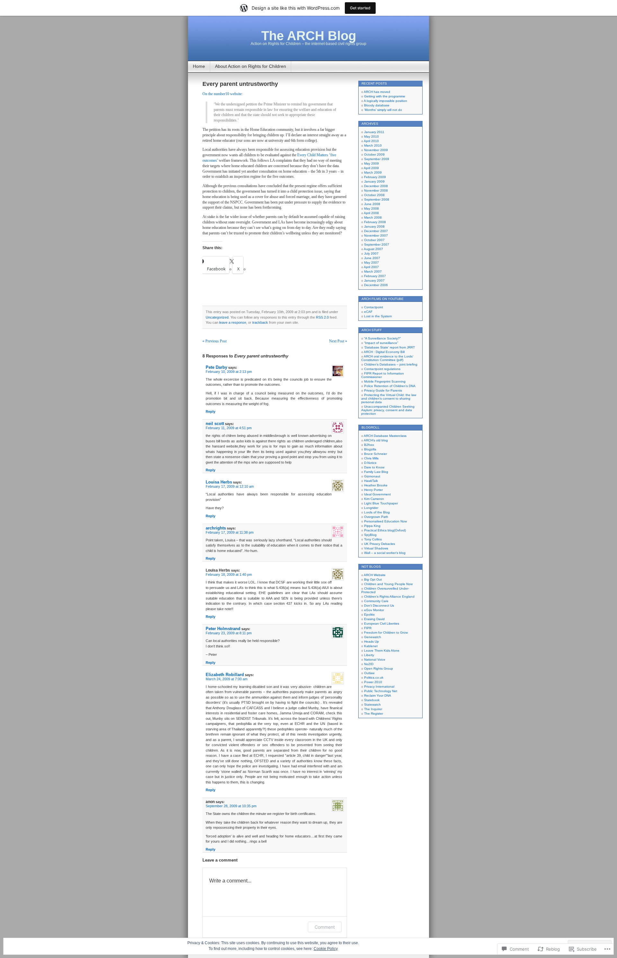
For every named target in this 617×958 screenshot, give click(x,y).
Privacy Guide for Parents (383, 390)
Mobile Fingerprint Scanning (385, 381)
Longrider (371, 508)
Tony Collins (373, 539)
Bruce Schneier (375, 454)
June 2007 (372, 258)
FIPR (367, 628)
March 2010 (373, 145)
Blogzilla (370, 449)
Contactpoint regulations (382, 369)
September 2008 (376, 199)
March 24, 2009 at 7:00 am (226, 679)
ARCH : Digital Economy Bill (384, 352)
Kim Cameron (374, 499)
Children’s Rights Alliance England (389, 596)
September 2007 (376, 244)
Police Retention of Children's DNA (390, 386)
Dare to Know (374, 467)
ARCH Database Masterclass (385, 436)
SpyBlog (370, 535)
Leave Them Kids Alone (381, 650)
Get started (360, 7)
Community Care (376, 601)
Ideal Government (377, 494)
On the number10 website (222, 94)
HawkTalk (371, 481)
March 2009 (373, 172)
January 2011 (374, 132)
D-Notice (370, 463)
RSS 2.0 (322, 317)
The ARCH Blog (308, 36)
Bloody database (376, 105)
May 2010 (371, 136)
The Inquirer (373, 709)
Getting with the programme (384, 96)
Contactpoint (373, 307)
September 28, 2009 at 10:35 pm (231, 806)
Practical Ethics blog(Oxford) (385, 530)
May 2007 (371, 262)
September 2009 (376, 159)
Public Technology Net (380, 691)
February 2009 (375, 177)
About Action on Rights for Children (250, 66)
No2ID (368, 664)
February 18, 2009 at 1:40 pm (229, 574)
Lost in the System (378, 316)
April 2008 (371, 213)
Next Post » (338, 341)
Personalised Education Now (385, 521)
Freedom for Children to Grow (386, 632)
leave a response (232, 322)
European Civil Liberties (381, 623)
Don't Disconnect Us (379, 605)
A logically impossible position (385, 101)
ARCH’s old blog (376, 440)
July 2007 (371, 253)
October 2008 (374, 195)
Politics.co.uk (373, 677)
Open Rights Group (378, 668)
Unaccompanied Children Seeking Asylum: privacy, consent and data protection (388, 410)
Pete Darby (216, 367)
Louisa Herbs (219, 482)
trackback (260, 322)
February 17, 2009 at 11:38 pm (230, 532)
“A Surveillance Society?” (382, 338)
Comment (325, 927)
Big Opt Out (373, 579)
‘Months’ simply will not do (383, 110)
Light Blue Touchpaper (381, 503)
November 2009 (376, 150)
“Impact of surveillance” (381, 343)
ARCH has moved (377, 92)
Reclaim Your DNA (377, 695)
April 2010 (371, 141)
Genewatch (372, 637)
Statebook (372, 700)
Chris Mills (371, 458)
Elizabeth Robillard (225, 674)
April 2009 (371, 168)
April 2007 (371, 267)
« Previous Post (214, 341)
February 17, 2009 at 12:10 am (230, 486)
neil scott (215, 423)
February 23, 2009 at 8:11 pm (229, 633)
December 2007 (376, 231)
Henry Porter (373, 490)
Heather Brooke (376, 485)
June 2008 (372, 204)
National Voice (374, 659)
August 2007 (373, 249)
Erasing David (374, 619)
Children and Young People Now (388, 584)
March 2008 (373, 217)
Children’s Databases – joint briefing (390, 364)
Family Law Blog (376, 472)
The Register (373, 713)
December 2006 (376, 285)
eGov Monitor (374, 610)
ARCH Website (375, 575)
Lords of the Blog (377, 512)
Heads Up (371, 641)
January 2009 (374, 181)
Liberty (369, 655)
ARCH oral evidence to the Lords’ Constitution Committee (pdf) (387, 358)
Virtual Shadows (376, 548)
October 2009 (374, 154)
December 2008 (376, 186)
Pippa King (372, 526)
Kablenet (371, 646)
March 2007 (373, 271)
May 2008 (371, 208)
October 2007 (374, 240)
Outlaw (369, 673)
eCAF (368, 311)
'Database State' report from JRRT (389, 347)
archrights (216, 528)
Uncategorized (217, 317)
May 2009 (371, 163)
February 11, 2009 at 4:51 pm (229, 428)
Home (199, 66)
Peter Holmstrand (223, 628)
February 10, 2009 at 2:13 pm (229, 372)
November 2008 (376, 190)
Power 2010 (373, 682)
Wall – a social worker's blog (385, 553)
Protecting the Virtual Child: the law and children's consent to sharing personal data (388, 398)
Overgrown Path (376, 517)
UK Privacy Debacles (379, 544)
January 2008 (374, 226)
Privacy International (379, 686)
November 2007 (376, 235)
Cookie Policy (326, 948)
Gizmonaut (372, 476)
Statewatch (372, 704)
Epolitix (369, 614)
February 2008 (375, 222)
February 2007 (375, 276)
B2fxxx (369, 445)
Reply (210, 411)
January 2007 (374, 280)
